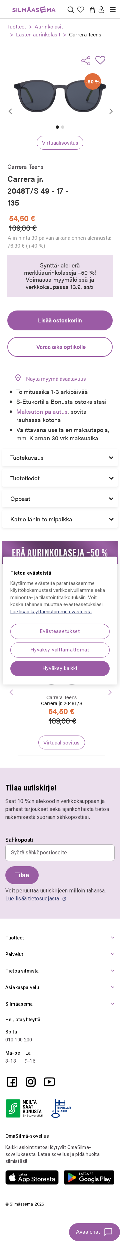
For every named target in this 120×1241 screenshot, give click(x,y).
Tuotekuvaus (27, 457)
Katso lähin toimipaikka (41, 519)
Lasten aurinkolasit (38, 34)
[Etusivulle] (34, 6)
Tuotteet (16, 26)
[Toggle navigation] (112, 6)
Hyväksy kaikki (60, 668)
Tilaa (22, 875)
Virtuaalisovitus (60, 142)
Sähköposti (19, 840)
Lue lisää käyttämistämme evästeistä (51, 612)
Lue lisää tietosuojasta (33, 898)
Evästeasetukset (60, 631)
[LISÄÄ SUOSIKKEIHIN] (102, 60)
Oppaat (20, 498)
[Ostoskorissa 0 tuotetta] (91, 10)
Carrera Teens (85, 34)
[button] (101, 10)
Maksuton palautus (42, 411)
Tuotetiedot (25, 478)
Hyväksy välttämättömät (60, 650)
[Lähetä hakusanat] (70, 9)
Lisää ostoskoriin (60, 320)
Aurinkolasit (49, 26)
